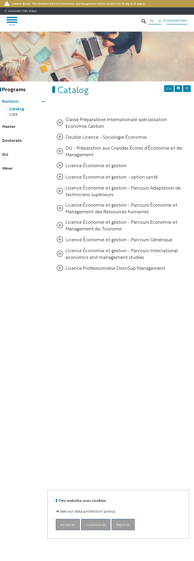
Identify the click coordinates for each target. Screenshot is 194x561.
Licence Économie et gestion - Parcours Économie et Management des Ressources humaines (121, 208)
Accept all (68, 525)
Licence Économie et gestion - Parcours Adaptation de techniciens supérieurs (123, 191)
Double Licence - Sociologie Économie (106, 137)
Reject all (123, 525)
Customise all (96, 525)
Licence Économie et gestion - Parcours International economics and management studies (122, 253)
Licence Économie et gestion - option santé (112, 177)
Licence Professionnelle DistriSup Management (115, 268)
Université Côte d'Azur (22, 11)
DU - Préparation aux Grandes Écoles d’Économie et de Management (124, 151)
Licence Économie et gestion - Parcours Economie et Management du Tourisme (121, 225)
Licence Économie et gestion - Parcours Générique (119, 239)
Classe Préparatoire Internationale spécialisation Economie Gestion (116, 122)
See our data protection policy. (87, 511)
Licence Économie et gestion (96, 165)
